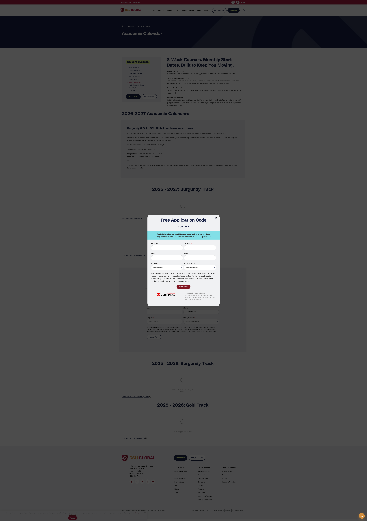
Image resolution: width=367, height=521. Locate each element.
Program (154, 263)
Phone (186, 253)
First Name (155, 243)
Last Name (188, 243)
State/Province (189, 263)
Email (153, 253)
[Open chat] (362, 516)
